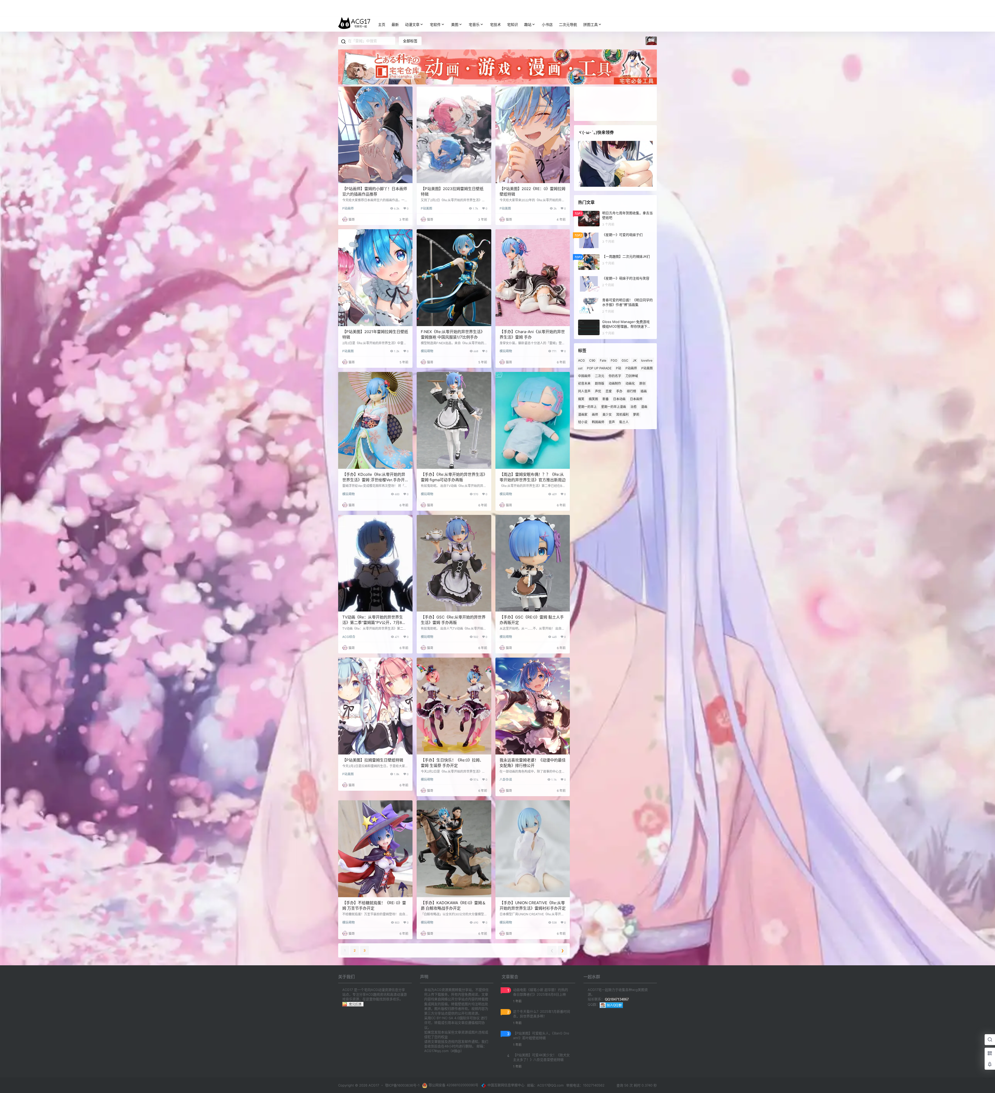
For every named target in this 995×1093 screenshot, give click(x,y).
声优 (598, 391)
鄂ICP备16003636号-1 (402, 1085)
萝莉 (636, 414)
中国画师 (584, 376)
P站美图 (426, 208)
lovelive (646, 360)
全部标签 (410, 41)
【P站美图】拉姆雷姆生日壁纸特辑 (372, 760)
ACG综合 (348, 637)
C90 (592, 360)
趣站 (527, 24)
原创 (642, 383)
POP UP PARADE (599, 368)
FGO (614, 360)
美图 (454, 24)
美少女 (607, 414)
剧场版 (599, 383)
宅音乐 (474, 24)
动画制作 (615, 383)
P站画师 (348, 208)
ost (580, 368)
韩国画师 (598, 422)
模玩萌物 (427, 351)
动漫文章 (412, 24)
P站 (618, 368)
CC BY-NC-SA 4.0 (445, 1018)
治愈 (633, 407)
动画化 (630, 383)
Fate (603, 360)
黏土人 (624, 422)
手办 (619, 391)
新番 (605, 399)
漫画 (644, 407)
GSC (625, 360)
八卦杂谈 (506, 779)
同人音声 (584, 391)
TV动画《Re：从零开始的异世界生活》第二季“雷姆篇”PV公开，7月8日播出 (374, 622)
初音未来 (584, 383)
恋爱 (609, 391)
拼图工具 (590, 24)
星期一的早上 (587, 407)
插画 (644, 391)
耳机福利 (622, 414)
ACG (581, 360)
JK (635, 360)
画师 (595, 414)
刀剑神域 (632, 376)
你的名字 (615, 376)
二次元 (599, 376)
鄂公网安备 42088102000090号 (453, 1085)
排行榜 (631, 391)
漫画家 (582, 414)
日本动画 (619, 399)
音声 (612, 422)
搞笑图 (593, 399)
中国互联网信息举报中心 (505, 1085)
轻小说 (582, 422)
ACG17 (373, 1085)
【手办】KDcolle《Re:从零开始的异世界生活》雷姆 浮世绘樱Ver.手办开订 (373, 480)
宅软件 (435, 24)
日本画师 (636, 399)
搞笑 (581, 399)
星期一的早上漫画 (613, 407)
